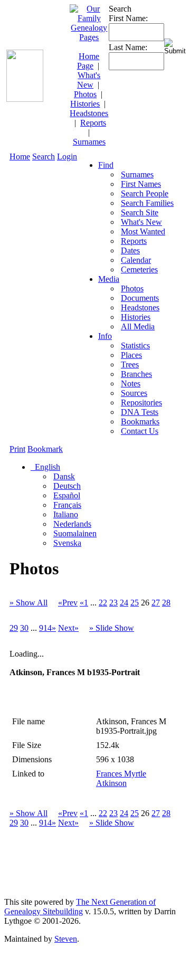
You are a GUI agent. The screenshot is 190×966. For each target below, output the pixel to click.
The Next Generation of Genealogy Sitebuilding (80, 906)
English (46, 466)
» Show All (29, 602)
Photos (85, 94)
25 (134, 602)
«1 (84, 602)
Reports (93, 122)
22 (103, 602)
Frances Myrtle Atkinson (121, 778)
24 (124, 602)
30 (24, 627)
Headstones (89, 113)
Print (17, 448)
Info (105, 336)
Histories (85, 103)
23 (113, 602)
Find (105, 164)
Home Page (88, 61)
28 (166, 602)
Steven (65, 938)
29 (14, 627)
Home (20, 156)
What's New (89, 80)
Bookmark (45, 448)
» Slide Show (111, 627)
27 (155, 602)
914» (47, 627)
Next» (68, 627)
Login (67, 156)
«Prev (68, 602)
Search (43, 156)
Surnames (89, 141)
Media (108, 278)
